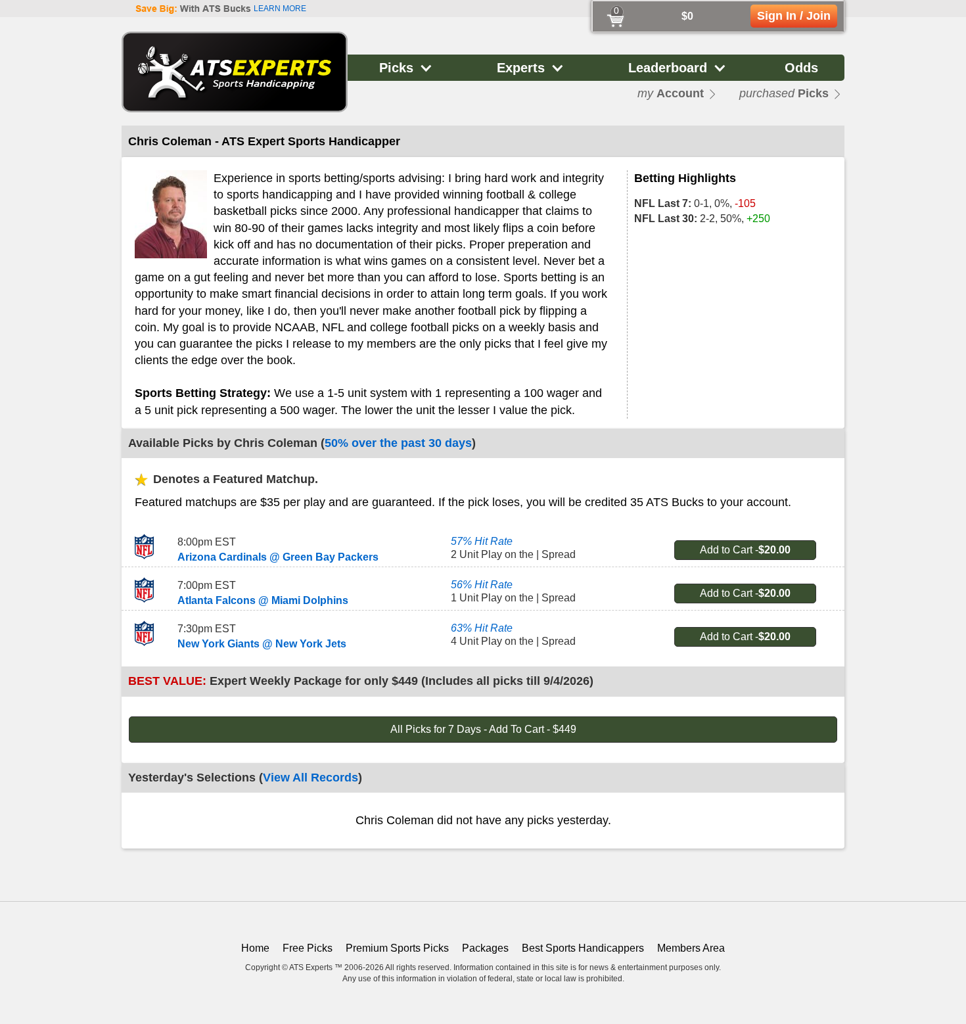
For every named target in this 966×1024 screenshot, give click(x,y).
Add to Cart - (745, 549)
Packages (485, 948)
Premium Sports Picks (397, 948)
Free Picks (308, 948)
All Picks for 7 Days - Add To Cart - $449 (483, 729)
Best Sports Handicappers (583, 948)
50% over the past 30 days (398, 443)
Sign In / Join (794, 15)
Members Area (691, 948)
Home (255, 948)
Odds (801, 67)
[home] (235, 72)
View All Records (310, 777)
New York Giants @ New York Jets (261, 643)
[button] (406, 68)
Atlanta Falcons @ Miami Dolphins (262, 600)
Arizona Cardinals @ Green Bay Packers (278, 557)
